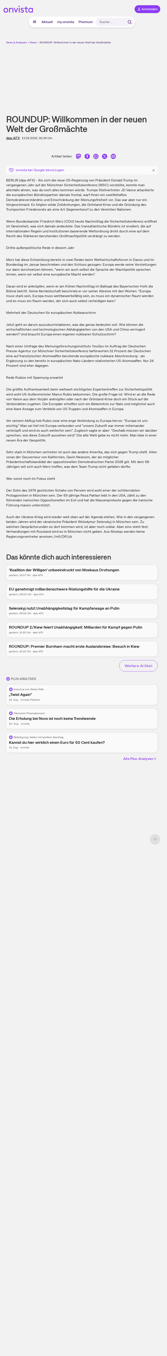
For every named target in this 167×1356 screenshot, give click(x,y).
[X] (104, 157)
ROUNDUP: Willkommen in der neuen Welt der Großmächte (75, 42)
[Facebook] (87, 157)
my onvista (65, 22)
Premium (85, 22)
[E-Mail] (113, 157)
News (33, 42)
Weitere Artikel (138, 665)
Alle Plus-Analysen (138, 758)
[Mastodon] (78, 157)
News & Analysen (16, 42)
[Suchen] (129, 22)
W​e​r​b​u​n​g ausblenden (97, 76)
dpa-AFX (13, 138)
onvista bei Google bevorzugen (40, 170)
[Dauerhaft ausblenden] (153, 169)
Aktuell (47, 22)
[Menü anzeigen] (34, 22)
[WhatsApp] (96, 157)
